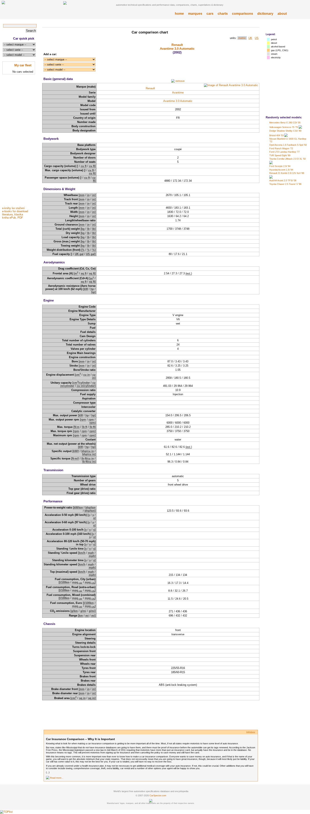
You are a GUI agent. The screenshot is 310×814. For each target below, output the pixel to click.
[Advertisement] (19, 142)
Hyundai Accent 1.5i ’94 (281, 169)
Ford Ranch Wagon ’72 (281, 148)
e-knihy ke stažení (13, 208)
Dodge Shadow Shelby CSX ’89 (285, 130)
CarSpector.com (158, 795)
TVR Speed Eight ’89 (279, 155)
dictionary (265, 13)
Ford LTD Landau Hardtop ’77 (284, 152)
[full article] (47, 778)
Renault (177, 45)
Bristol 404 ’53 (276, 135)
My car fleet (22, 65)
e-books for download (15, 211)
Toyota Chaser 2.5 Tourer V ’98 (285, 184)
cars (209, 13)
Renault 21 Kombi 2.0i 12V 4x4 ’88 (286, 173)
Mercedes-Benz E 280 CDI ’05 (285, 122)
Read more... (56, 778)
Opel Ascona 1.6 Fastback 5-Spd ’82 (288, 145)
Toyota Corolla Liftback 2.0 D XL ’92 (287, 158)
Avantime (178, 92)
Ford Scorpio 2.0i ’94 (279, 166)
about (282, 13)
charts (223, 13)
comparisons (242, 13)
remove (180, 81)
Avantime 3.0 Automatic (177, 48)
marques (195, 13)
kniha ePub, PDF (12, 217)
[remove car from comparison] (173, 81)
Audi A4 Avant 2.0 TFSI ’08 (282, 180)
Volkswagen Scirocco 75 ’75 (283, 127)
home (179, 13)
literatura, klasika (12, 214)
